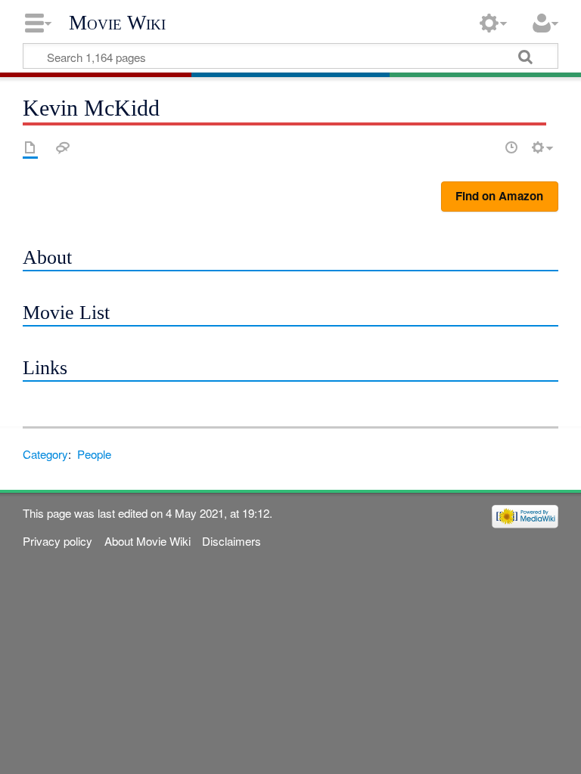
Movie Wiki (117, 22)
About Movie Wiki (147, 541)
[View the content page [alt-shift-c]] (30, 147)
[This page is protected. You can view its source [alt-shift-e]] (484, 147)
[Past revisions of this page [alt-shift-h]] (511, 147)
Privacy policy (57, 541)
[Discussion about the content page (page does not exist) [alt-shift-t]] (62, 147)
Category (45, 454)
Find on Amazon (499, 195)
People (94, 454)
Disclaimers (231, 541)
